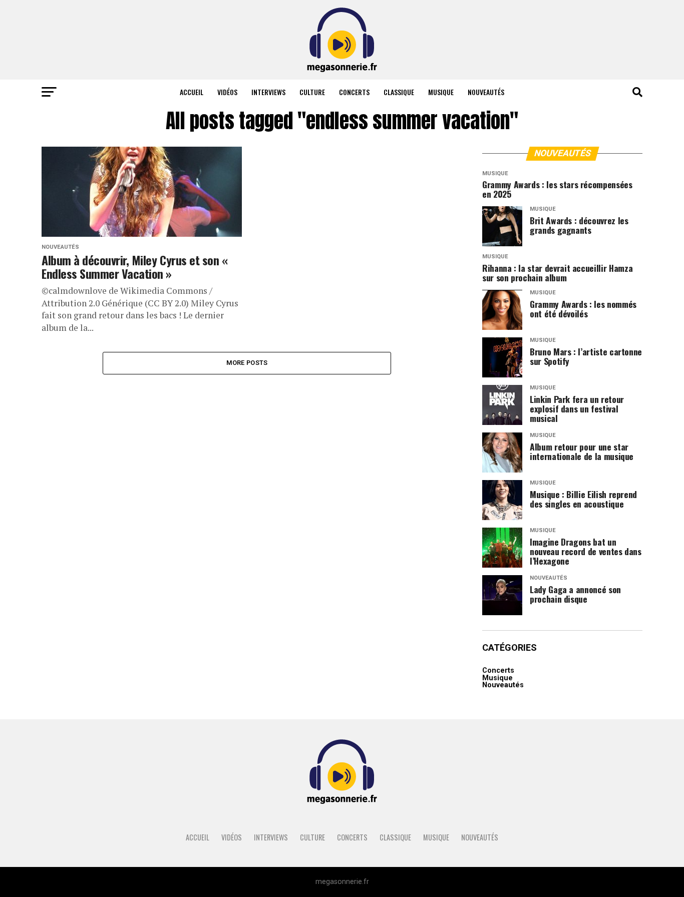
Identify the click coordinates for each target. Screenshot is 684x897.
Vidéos (227, 92)
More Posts (247, 362)
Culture (312, 92)
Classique (399, 92)
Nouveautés (486, 92)
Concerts (354, 92)
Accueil (191, 92)
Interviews (268, 92)
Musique (441, 92)
